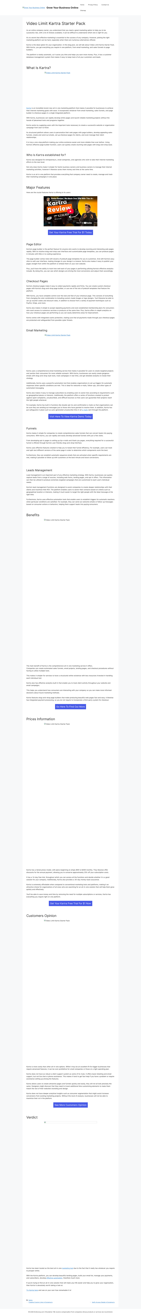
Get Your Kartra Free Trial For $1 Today (70, 232)
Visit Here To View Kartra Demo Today (71, 416)
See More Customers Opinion (71, 1105)
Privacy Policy (93, 5)
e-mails (85, 410)
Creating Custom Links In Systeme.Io (41, 1302)
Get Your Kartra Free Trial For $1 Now (70, 903)
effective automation (54, 1278)
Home (82, 5)
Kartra (28, 108)
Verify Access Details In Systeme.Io (103, 1302)
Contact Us (105, 5)
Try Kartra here (32, 1290)
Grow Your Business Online (62, 7)
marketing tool (67, 1268)
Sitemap (83, 10)
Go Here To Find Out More (70, 706)
